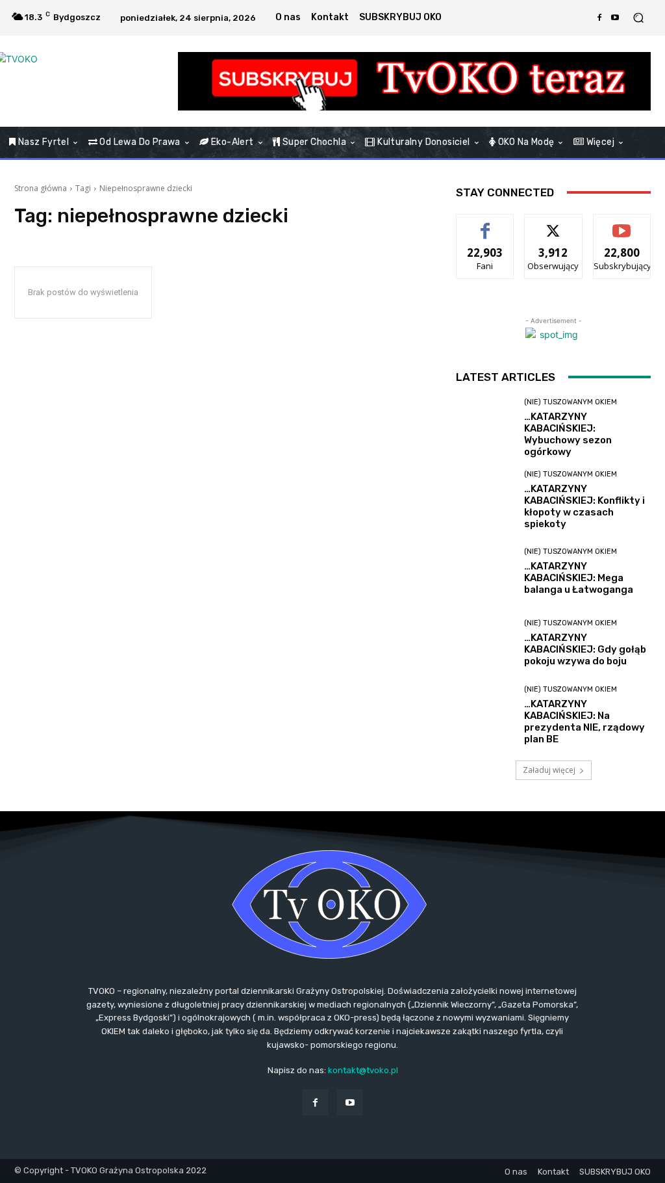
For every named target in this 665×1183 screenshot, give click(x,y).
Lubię (485, 224)
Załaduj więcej (549, 769)
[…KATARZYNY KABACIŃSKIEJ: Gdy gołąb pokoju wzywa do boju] (485, 643)
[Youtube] (615, 17)
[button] (638, 18)
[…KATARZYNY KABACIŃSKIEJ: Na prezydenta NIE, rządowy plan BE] (485, 715)
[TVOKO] (84, 81)
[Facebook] (599, 17)
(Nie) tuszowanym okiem (570, 402)
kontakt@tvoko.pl (363, 1070)
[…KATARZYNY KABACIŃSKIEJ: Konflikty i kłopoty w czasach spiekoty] (485, 500)
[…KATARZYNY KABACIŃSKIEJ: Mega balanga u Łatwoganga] (485, 572)
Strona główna (40, 188)
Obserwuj (553, 224)
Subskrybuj (622, 224)
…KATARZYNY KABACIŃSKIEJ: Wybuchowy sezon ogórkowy (568, 434)
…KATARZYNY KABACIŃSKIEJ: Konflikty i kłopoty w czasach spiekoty (584, 506)
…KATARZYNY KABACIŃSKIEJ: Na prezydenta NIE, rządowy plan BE (584, 721)
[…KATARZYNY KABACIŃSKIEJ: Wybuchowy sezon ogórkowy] (485, 427)
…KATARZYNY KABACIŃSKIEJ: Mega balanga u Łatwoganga (578, 577)
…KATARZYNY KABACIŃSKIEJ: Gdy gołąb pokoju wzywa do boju (585, 649)
